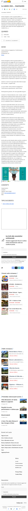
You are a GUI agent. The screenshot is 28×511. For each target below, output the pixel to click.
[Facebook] (24, 503)
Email (2, 247)
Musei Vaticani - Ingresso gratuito (18, 292)
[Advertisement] (14, 332)
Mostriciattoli (5, 415)
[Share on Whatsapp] (7, 9)
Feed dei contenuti (18, 463)
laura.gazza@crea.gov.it (9, 193)
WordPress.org (18, 467)
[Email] (9, 9)
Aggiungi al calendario (11, 40)
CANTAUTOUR (13, 276)
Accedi (16, 461)
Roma (2, 55)
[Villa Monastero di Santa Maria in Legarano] (23, 401)
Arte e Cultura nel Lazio (8, 203)
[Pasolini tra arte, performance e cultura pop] (23, 408)
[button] (2, 1)
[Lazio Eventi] (7, 1)
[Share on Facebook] (2, 9)
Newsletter (5, 252)
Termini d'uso (17, 259)
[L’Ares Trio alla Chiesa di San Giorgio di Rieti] (23, 422)
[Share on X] (5, 9)
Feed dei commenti (19, 465)
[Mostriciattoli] (23, 416)
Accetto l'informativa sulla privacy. (10, 254)
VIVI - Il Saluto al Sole (15, 300)
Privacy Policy (21, 261)
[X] (26, 503)
